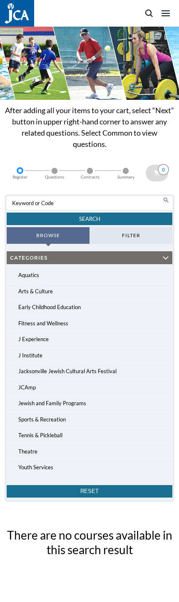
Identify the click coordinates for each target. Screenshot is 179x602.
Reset (89, 491)
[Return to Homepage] (17, 13)
